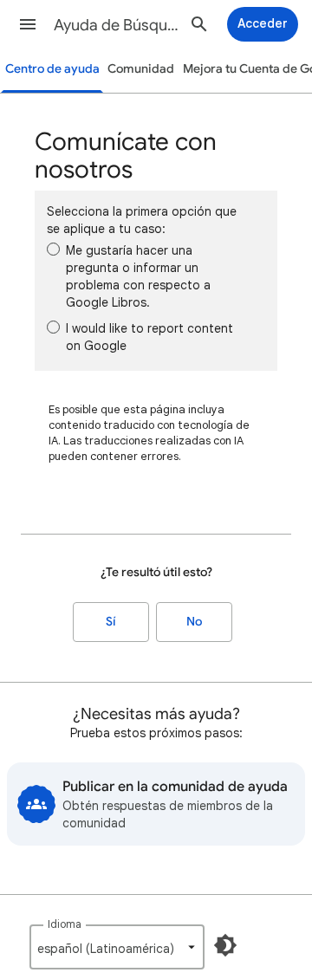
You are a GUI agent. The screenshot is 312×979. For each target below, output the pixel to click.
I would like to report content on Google (149, 337)
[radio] (53, 249)
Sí (111, 621)
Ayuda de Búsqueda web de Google (118, 25)
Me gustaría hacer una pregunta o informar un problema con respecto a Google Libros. (138, 276)
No (194, 621)
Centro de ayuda (52, 69)
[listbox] (117, 946)
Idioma (64, 923)
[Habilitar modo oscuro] (225, 945)
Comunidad (140, 69)
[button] (28, 24)
